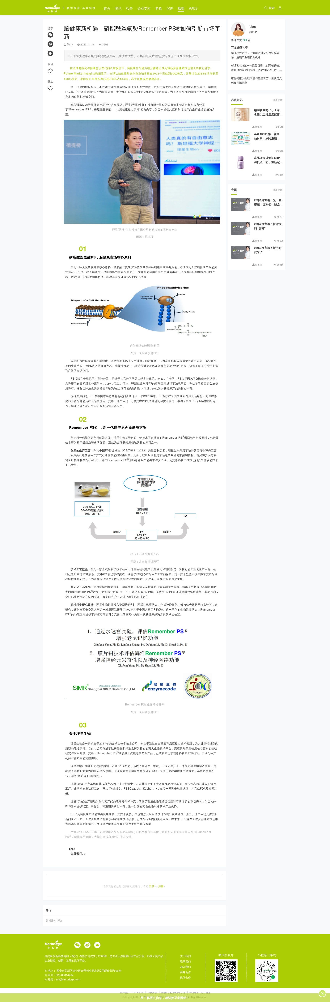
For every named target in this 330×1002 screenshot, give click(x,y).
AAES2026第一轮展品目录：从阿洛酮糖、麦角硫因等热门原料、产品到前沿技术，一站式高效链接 (256, 69)
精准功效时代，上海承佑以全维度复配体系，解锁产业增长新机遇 (267, 116)
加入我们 (185, 967)
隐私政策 (152, 993)
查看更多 (277, 99)
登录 (151, 886)
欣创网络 (205, 993)
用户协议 (139, 993)
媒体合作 (185, 977)
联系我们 (185, 961)
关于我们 (185, 956)
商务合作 (185, 972)
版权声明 (125, 993)
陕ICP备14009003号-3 (173, 993)
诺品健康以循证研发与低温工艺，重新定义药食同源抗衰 (267, 162)
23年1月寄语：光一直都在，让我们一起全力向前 (267, 204)
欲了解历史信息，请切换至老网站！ (165, 998)
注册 (161, 886)
